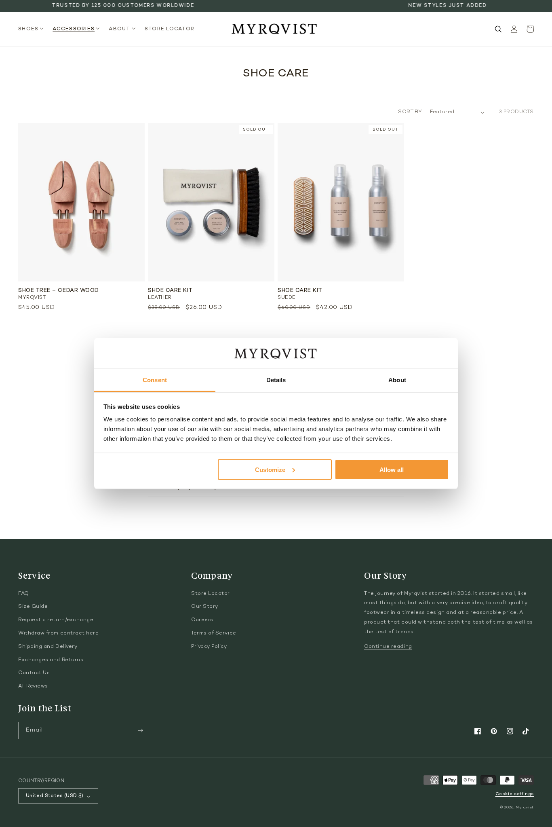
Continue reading (388, 646)
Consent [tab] (155, 379)
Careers (202, 620)
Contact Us (34, 673)
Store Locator (210, 593)
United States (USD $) (55, 796)
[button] (33, 29)
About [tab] (397, 379)
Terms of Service (213, 633)
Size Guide (33, 606)
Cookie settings (514, 794)
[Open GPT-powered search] (498, 29)
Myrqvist (525, 807)
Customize (270, 469)
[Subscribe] (141, 730)
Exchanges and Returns (50, 660)
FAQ (23, 593)
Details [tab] (276, 379)
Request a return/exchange (56, 620)
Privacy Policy (209, 646)
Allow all (391, 469)
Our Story (204, 606)
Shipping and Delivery (47, 646)
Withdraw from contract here (58, 633)
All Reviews (33, 686)
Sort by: (410, 112)
